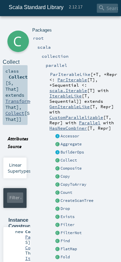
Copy (65, 176)
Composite (71, 168)
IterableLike (65, 95)
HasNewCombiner (68, 128)
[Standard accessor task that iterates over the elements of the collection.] (57, 136)
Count (66, 192)
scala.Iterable (68, 90)
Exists (68, 216)
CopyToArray (73, 184)
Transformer (20, 101)
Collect (69, 160)
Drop (65, 208)
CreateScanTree (77, 200)
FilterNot (71, 232)
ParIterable (72, 79)
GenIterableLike (69, 106)
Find (65, 240)
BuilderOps (72, 152)
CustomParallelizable (76, 117)
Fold (65, 257)
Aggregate (71, 144)
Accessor (70, 136)
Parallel (89, 122)
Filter (68, 224)
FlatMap (69, 249)
